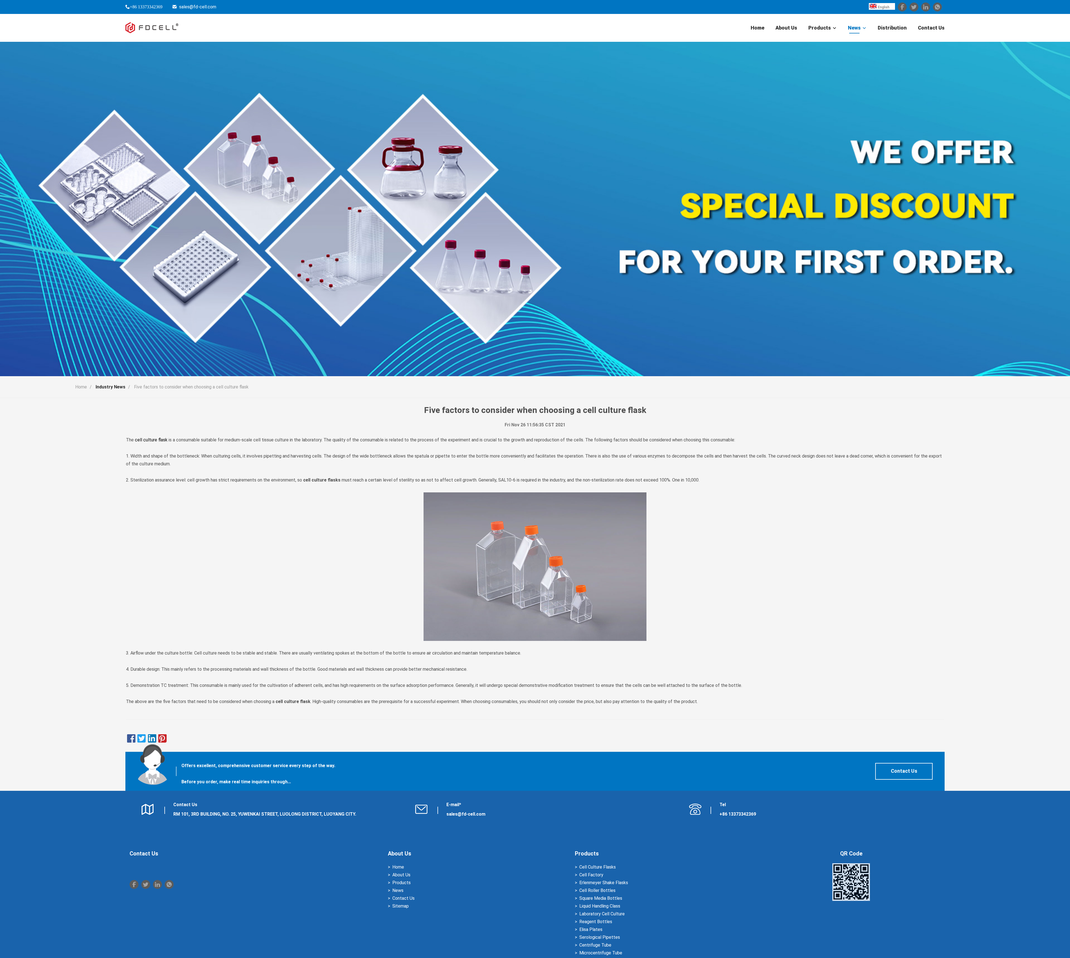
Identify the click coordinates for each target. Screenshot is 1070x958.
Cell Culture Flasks (597, 867)
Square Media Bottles (600, 898)
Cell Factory (591, 874)
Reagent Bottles (595, 921)
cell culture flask (151, 439)
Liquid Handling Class (599, 906)
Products (819, 28)
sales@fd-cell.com (197, 6)
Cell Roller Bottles (597, 890)
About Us (786, 28)
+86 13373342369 (146, 6)
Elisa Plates (590, 929)
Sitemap (400, 906)
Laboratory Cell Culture (602, 913)
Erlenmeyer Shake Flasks (603, 882)
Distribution (892, 28)
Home (757, 28)
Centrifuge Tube (595, 945)
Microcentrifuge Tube (600, 952)
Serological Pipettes (599, 937)
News (854, 28)
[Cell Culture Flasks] (535, 566)
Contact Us (931, 28)
